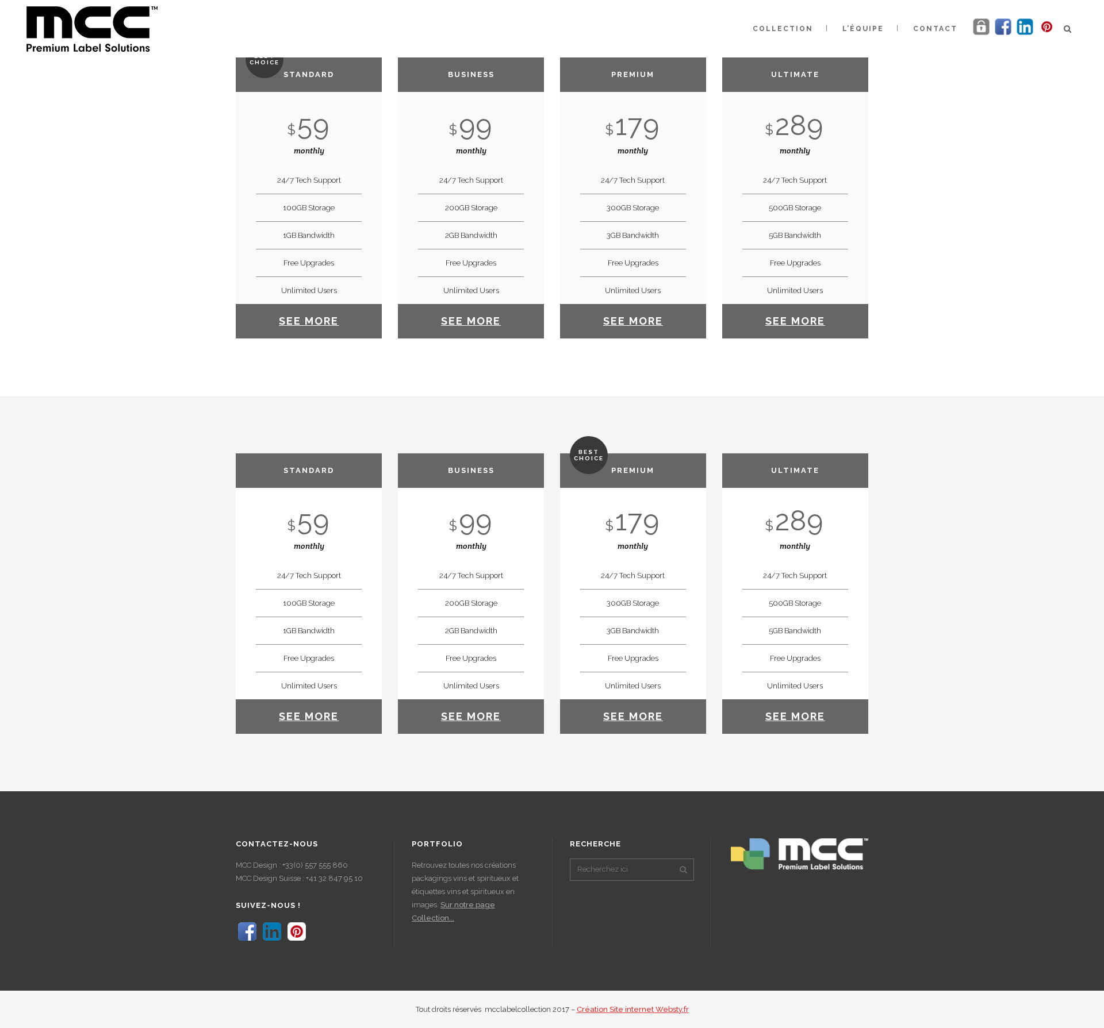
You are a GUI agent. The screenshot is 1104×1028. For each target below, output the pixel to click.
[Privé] (981, 34)
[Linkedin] (1025, 34)
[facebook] (1003, 34)
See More (309, 321)
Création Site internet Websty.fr (633, 1009)
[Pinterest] (1047, 34)
